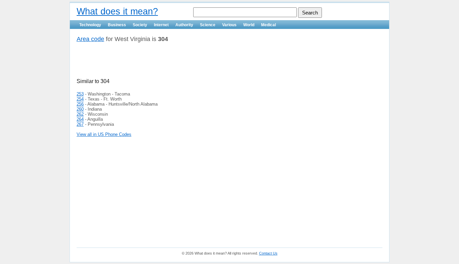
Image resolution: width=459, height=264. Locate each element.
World (248, 25)
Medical (268, 25)
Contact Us (268, 253)
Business (117, 25)
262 (80, 114)
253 (80, 94)
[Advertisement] (155, 63)
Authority (184, 25)
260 (80, 109)
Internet (161, 25)
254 (80, 99)
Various (229, 25)
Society (140, 25)
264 (80, 119)
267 (80, 124)
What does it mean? (117, 11)
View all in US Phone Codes (104, 134)
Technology (90, 25)
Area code (90, 39)
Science (207, 25)
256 (80, 104)
